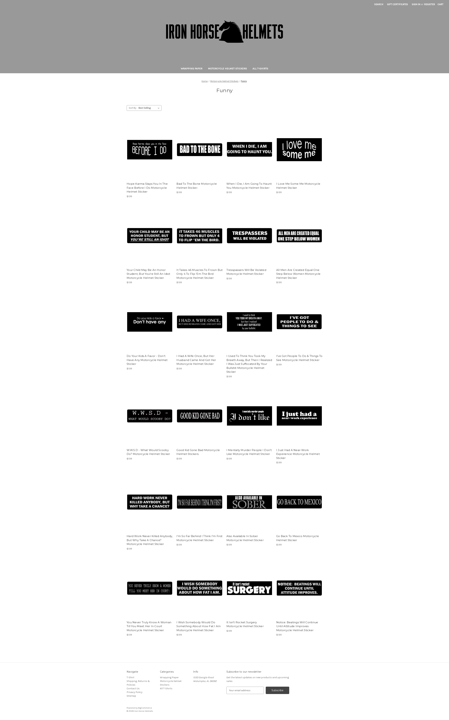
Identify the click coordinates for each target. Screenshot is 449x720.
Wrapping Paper (191, 68)
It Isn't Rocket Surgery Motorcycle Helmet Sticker (245, 624)
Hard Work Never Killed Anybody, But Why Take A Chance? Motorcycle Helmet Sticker (150, 540)
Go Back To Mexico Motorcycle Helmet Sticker (297, 538)
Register (429, 4)
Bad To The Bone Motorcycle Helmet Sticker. (196, 185)
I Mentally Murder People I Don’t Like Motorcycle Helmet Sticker (249, 452)
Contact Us (133, 688)
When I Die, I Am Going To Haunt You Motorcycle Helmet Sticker (249, 185)
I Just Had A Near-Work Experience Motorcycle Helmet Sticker (298, 454)
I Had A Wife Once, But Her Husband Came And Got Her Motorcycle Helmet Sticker (196, 360)
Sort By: (133, 108)
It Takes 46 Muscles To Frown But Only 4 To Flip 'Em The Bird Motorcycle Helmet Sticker (199, 274)
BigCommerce (145, 708)
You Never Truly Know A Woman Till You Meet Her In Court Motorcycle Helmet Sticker (149, 626)
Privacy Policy (134, 692)
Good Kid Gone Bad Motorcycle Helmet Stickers (198, 452)
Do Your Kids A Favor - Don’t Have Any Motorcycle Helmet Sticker (147, 360)
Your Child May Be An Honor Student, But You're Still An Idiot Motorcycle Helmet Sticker (148, 274)
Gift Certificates (397, 4)
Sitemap (131, 695)
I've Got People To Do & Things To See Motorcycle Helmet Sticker (299, 358)
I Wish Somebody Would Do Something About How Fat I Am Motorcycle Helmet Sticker (198, 626)
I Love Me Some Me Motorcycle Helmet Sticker (298, 185)
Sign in (416, 4)
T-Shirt (130, 677)
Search (378, 4)
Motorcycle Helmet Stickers (227, 68)
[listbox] (149, 108)
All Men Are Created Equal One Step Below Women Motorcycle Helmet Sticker (298, 274)
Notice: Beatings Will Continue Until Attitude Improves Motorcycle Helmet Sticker (297, 626)
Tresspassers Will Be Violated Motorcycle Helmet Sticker (246, 272)
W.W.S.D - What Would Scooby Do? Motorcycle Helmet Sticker (148, 452)
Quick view (149, 146)
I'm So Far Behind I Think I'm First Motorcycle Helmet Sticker (199, 538)
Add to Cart (149, 152)
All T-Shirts (260, 68)
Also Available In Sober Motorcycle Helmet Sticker (245, 538)
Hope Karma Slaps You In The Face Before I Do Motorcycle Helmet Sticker (147, 187)
